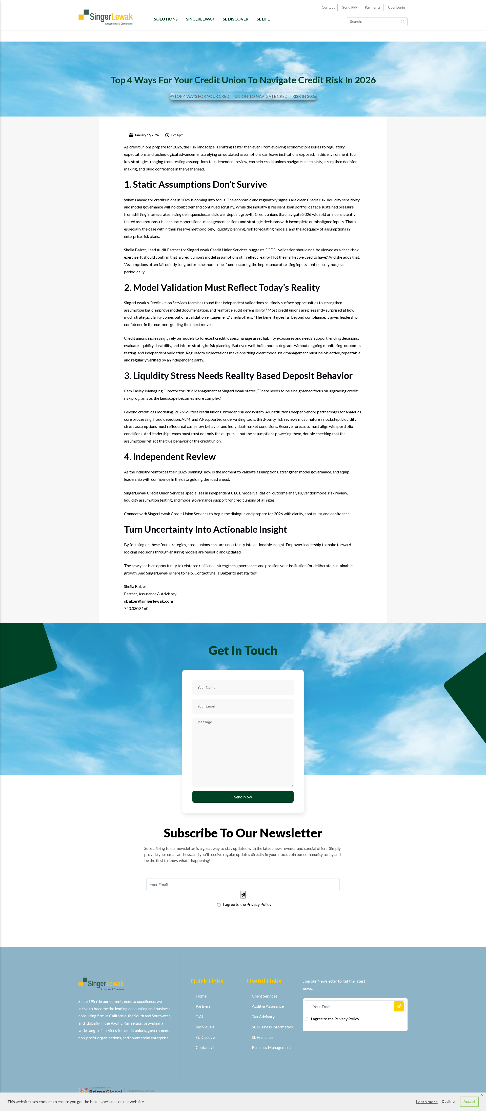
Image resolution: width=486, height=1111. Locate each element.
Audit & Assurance (268, 1006)
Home (201, 995)
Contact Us (205, 1047)
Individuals (205, 1026)
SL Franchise (262, 1037)
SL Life (263, 18)
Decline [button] (448, 1101)
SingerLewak (200, 18)
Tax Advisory (263, 1016)
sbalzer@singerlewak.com (148, 601)
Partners (203, 1006)
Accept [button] (469, 1101)
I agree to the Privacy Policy (247, 904)
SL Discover (235, 18)
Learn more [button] (427, 1101)
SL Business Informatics (272, 1026)
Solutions (166, 18)
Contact (328, 7)
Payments (373, 7)
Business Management (271, 1047)
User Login (396, 7)
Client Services (264, 995)
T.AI (199, 1016)
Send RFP (349, 7)
